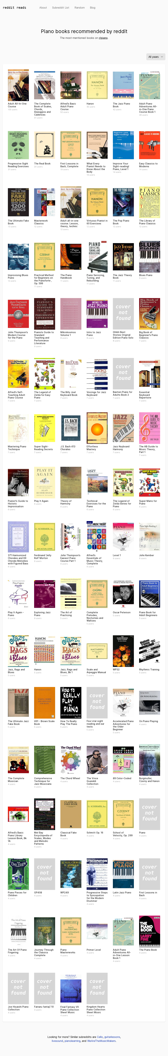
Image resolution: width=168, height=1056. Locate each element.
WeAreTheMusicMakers (101, 1041)
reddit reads (14, 8)
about (43, 7)
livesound (57, 1041)
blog (92, 7)
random (79, 7)
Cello (100, 1037)
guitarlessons (112, 1037)
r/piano (103, 38)
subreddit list (60, 7)
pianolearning (72, 1041)
